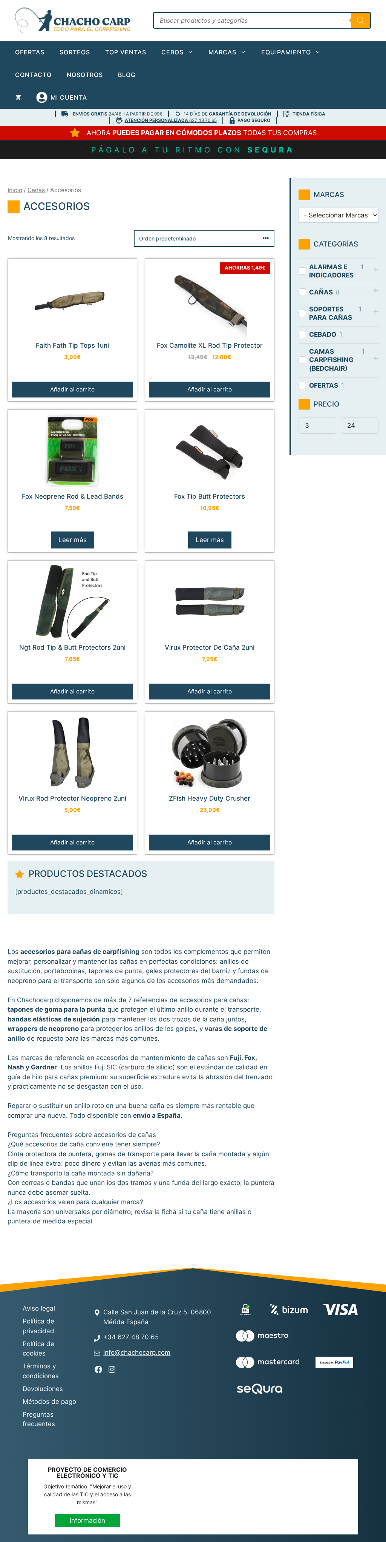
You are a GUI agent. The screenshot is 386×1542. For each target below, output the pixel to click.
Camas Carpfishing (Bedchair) (331, 360)
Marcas (222, 52)
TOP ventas (125, 52)
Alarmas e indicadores (331, 271)
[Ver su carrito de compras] (18, 97)
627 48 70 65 (171, 120)
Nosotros (85, 75)
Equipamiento (286, 52)
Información (87, 1520)
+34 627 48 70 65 (131, 1337)
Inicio (15, 190)
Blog (127, 75)
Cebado (322, 334)
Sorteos (75, 52)
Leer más (72, 540)
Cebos (172, 52)
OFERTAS (323, 385)
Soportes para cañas (330, 313)
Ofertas (29, 52)
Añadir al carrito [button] (72, 389)
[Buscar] (360, 20)
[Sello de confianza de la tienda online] (326, 1390)
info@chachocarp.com (136, 1352)
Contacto (33, 75)
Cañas (36, 190)
